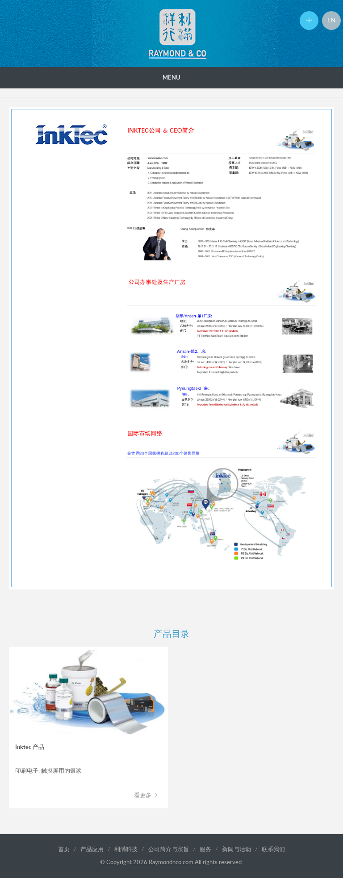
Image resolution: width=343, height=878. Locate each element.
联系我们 (273, 850)
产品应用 (92, 850)
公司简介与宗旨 (168, 850)
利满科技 (126, 850)
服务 (205, 850)
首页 (64, 850)
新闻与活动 (236, 850)
